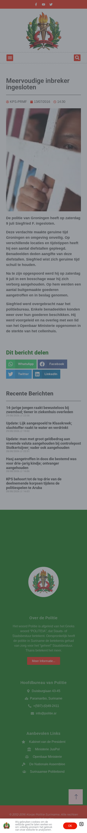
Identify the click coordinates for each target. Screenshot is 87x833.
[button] (81, 824)
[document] (43, 416)
